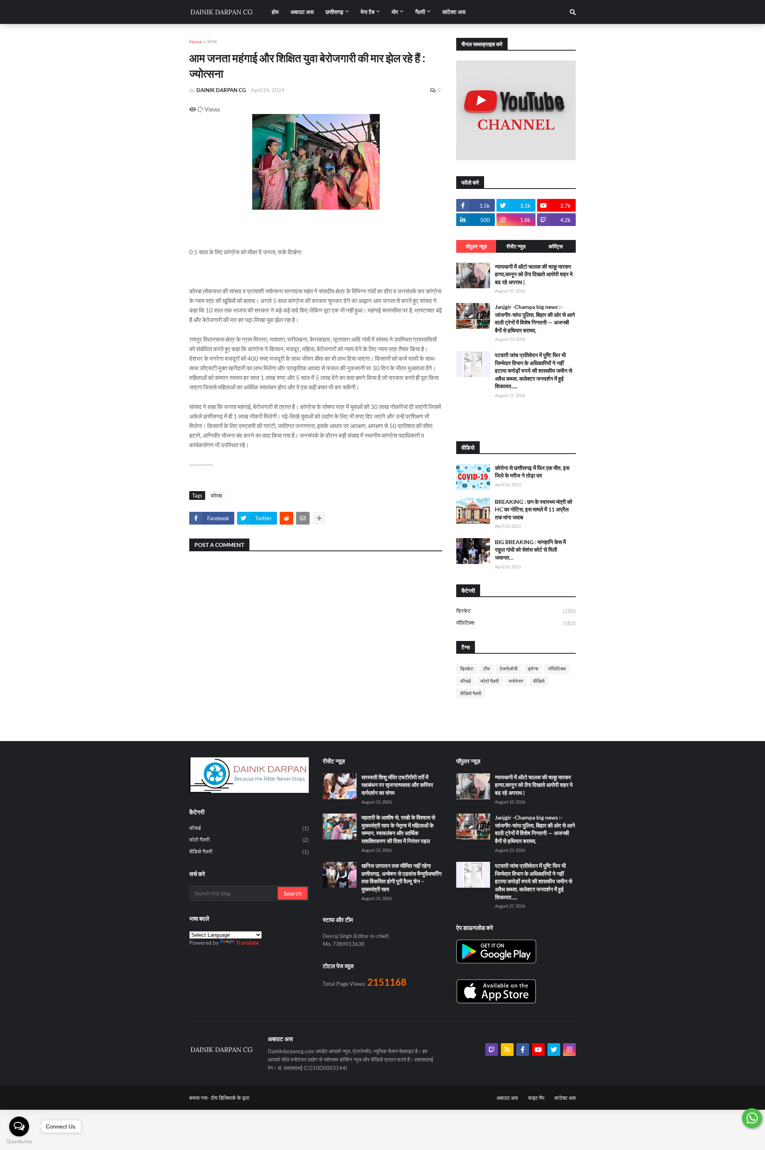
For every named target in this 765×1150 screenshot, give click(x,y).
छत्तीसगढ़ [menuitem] (334, 11)
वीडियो (539, 681)
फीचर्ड (465, 681)
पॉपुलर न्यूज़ (476, 246)
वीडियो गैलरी (470, 693)
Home (195, 42)
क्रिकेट (516, 610)
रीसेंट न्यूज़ (516, 246)
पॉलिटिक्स (516, 622)
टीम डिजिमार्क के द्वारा (230, 1098)
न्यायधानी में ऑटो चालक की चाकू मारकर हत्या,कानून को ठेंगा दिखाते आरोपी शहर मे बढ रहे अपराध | (534, 274)
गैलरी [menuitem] (420, 11)
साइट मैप (536, 1098)
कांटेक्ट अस (565, 1098)
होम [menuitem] (275, 11)
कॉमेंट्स (556, 246)
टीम (486, 669)
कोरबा (212, 42)
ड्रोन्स (533, 669)
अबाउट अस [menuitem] (302, 11)
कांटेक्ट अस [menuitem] (453, 11)
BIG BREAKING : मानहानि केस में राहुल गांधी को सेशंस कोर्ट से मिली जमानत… (530, 550)
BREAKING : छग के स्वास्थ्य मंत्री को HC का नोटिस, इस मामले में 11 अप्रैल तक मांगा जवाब (533, 509)
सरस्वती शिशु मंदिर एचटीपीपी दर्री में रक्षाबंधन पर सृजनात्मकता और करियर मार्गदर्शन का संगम (397, 785)
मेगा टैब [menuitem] (368, 11)
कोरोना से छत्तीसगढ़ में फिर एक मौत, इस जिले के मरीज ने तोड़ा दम (532, 471)
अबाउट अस (507, 1098)
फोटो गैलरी (490, 681)
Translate (247, 942)
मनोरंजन (516, 681)
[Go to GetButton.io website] (19, 1141)
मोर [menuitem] (395, 11)
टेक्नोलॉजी (509, 669)
